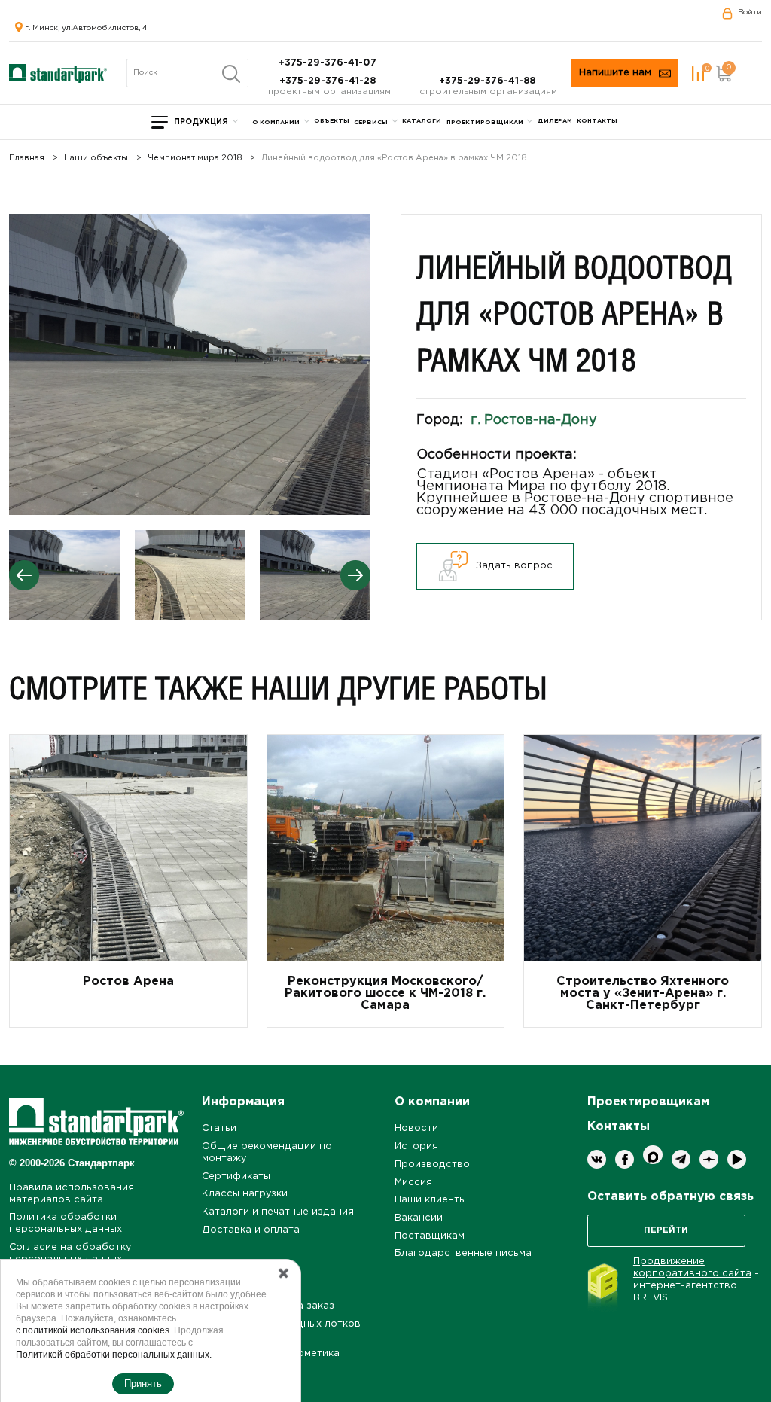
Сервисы (371, 122)
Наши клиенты (430, 1200)
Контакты (597, 120)
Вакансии (419, 1218)
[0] (698, 73)
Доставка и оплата (251, 1230)
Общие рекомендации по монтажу (267, 1152)
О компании (276, 122)
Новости (416, 1128)
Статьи (219, 1128)
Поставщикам (430, 1236)
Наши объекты (96, 158)
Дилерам (555, 120)
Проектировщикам (484, 122)
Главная (26, 158)
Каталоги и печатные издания (278, 1212)
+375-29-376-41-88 (488, 81)
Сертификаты (236, 1176)
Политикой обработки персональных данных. (114, 1354)
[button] (355, 575)
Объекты (331, 120)
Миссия (413, 1182)
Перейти (666, 1230)
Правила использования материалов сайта (71, 1194)
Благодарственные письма (463, 1253)
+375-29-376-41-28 (329, 81)
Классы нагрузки (245, 1194)
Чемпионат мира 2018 (195, 158)
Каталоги (421, 120)
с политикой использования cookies (92, 1330)
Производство (432, 1164)
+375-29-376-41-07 (329, 63)
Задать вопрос (514, 566)
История (416, 1146)
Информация (243, 1102)
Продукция (201, 122)
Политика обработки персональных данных (65, 1223)
